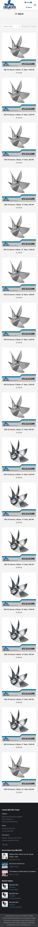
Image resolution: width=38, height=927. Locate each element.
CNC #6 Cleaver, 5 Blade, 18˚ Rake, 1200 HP (19, 295)
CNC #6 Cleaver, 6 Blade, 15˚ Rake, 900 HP (19, 564)
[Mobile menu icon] (35, 5)
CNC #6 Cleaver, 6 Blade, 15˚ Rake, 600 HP (19, 519)
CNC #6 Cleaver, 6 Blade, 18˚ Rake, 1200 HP (19, 609)
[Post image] (5, 856)
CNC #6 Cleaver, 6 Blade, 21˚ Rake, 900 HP (19, 699)
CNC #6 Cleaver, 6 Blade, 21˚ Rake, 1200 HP (19, 744)
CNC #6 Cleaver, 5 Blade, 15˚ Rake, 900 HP (19, 205)
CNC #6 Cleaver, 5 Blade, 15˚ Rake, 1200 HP (19, 115)
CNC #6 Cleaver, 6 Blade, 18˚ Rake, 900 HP (19, 654)
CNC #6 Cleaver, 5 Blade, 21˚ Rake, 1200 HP (19, 340)
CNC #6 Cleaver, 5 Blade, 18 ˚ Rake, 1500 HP (19, 250)
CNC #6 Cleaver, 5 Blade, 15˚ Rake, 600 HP (19, 160)
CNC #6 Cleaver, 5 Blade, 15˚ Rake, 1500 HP (19, 70)
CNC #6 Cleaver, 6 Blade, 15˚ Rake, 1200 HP (19, 474)
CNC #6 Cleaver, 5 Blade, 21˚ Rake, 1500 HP (19, 385)
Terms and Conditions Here (23, 925)
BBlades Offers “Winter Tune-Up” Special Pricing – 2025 (21, 855)
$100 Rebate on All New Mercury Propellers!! (22, 871)
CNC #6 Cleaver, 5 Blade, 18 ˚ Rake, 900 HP (19, 789)
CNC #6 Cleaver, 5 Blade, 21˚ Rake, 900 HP (19, 429)
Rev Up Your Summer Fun (17, 863)
